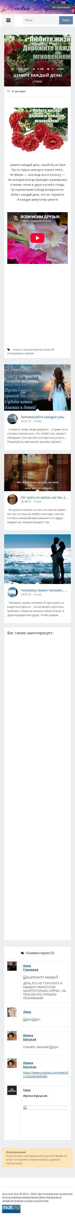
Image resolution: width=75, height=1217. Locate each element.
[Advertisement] (37, 309)
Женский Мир (10, 1194)
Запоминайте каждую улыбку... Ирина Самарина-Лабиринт (44, 417)
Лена (27, 1012)
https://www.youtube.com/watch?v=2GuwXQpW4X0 (45, 1074)
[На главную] (23, 7)
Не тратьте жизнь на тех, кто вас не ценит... (44, 497)
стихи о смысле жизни (27, 349)
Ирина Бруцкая (29, 1037)
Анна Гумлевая (30, 968)
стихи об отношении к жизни (30, 351)
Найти (66, 20)
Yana (26, 1090)
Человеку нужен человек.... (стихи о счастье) (44, 590)
